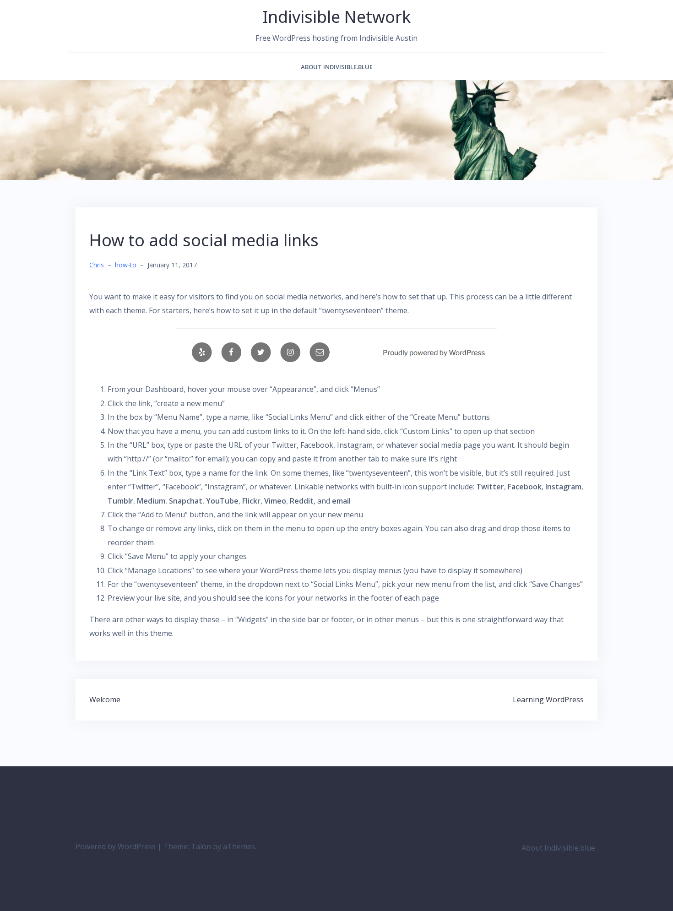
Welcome (104, 699)
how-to (125, 264)
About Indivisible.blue (337, 67)
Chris (96, 264)
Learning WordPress (548, 699)
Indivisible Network (337, 16)
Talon (201, 846)
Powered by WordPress (116, 846)
